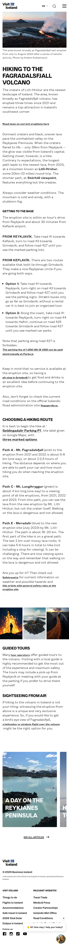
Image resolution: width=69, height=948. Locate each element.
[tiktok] (18, 933)
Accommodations (13, 907)
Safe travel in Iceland (15, 913)
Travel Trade (40, 897)
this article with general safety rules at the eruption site (29, 587)
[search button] (54, 5)
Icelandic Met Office (45, 913)
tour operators (20, 655)
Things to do (10, 897)
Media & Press (41, 902)
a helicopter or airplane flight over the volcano (31, 724)
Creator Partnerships (45, 907)
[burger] (64, 6)
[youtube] (25, 933)
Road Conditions (43, 918)
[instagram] (11, 933)
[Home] (10, 6)
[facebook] (5, 933)
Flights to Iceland (13, 902)
